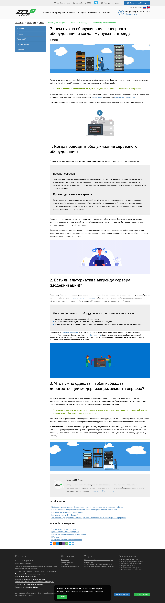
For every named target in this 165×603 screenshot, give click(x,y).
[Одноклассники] (54, 543)
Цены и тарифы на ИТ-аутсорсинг (65, 531)
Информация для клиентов (70, 566)
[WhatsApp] (66, 543)
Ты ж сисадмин (23, 44)
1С (78, 12)
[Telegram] (73, 543)
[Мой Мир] (57, 543)
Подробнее (98, 591)
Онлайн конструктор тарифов (63, 529)
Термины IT (21, 39)
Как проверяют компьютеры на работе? (67, 512)
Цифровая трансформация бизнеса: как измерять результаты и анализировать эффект (87, 507)
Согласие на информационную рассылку (29, 584)
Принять (62, 596)
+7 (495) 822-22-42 (137, 11)
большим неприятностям (124, 97)
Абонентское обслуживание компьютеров (68, 534)
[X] (60, 543)
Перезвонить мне (131, 14)
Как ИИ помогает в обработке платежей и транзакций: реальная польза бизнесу (84, 509)
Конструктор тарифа (111, 3)
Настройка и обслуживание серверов (66, 540)
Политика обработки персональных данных (30, 574)
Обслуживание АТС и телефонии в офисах (98, 564)
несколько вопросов (70, 332)
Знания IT (21, 49)
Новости (20, 29)
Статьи (41, 23)
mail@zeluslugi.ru (63, 3)
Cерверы (71, 12)
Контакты (105, 12)
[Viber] (63, 543)
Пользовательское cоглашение (25, 576)
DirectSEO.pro (33, 587)
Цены (83, 12)
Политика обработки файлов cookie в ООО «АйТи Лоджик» (34, 582)
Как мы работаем (67, 562)
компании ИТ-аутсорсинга (103, 491)
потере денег (97, 97)
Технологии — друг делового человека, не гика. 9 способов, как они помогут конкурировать (88, 517)
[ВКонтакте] (51, 543)
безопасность (95, 335)
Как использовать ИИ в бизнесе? (64, 515)
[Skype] (70, 543)
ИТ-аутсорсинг (59, 12)
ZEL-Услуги (19, 23)
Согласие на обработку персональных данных (30, 579)
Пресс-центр (94, 12)
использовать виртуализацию (85, 298)
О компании (45, 12)
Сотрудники (65, 564)
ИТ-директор (56, 537)
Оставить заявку (142, 594)
